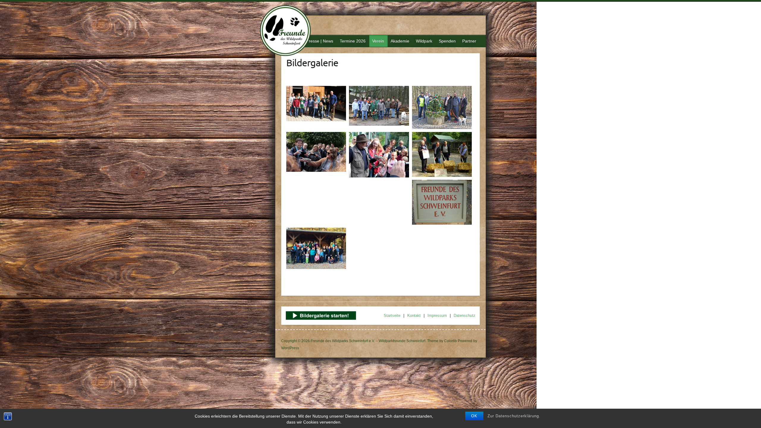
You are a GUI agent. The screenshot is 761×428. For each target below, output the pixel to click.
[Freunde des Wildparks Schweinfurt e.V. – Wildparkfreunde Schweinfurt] (288, 31)
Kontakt (414, 315)
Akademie (400, 41)
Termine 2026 (353, 41)
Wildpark (424, 41)
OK (474, 416)
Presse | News (319, 41)
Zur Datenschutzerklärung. (514, 416)
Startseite (392, 315)
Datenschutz (464, 315)
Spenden (447, 41)
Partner (469, 41)
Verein (378, 41)
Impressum (437, 315)
